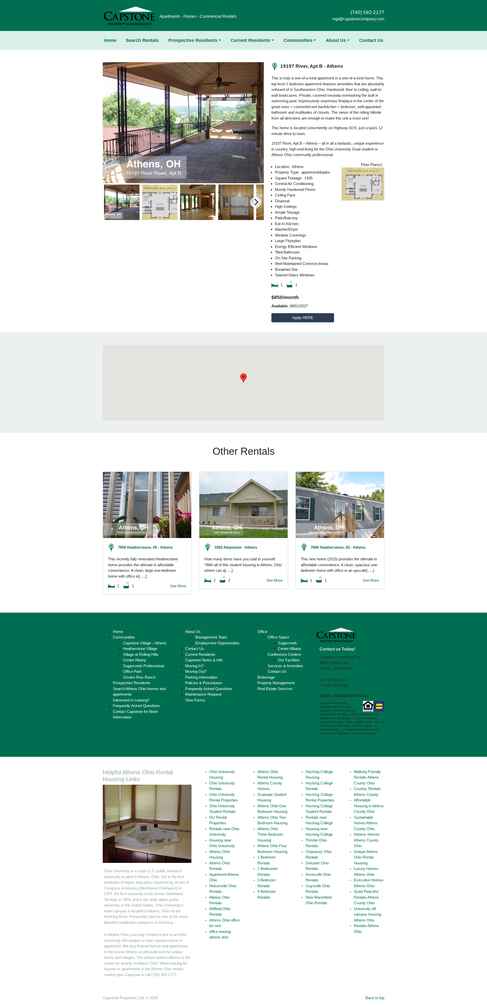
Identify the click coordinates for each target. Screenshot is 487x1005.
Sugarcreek (287, 643)
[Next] (255, 202)
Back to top (375, 998)
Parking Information (201, 677)
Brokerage (266, 677)
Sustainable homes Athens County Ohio (366, 823)
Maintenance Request (203, 694)
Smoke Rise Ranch (139, 677)
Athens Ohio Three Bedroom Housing (270, 834)
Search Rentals (142, 40)
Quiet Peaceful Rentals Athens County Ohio (366, 897)
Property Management (275, 683)
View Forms (195, 700)
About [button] (336, 40)
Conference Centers (284, 654)
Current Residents (200, 654)
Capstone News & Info (203, 660)
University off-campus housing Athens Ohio (367, 914)
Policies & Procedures (203, 683)
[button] (115, 122)
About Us (193, 631)
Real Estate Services (274, 688)
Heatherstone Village (140, 648)
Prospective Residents (131, 683)
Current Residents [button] (250, 40)
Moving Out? (195, 671)
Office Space (278, 637)
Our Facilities (289, 660)
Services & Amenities (285, 666)
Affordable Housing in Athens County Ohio (369, 806)
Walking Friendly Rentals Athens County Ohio (367, 777)
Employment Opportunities (217, 643)
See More (178, 586)
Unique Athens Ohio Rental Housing (366, 857)
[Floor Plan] (363, 184)
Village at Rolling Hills (140, 654)
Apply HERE (302, 317)
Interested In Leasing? (131, 700)
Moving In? (194, 666)
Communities (124, 637)
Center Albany (134, 660)
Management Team (211, 637)
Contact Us (371, 40)
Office (262, 631)
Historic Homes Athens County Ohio (367, 840)
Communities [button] (298, 40)
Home (110, 40)
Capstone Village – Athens (144, 643)
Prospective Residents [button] (192, 40)
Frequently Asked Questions (136, 706)
